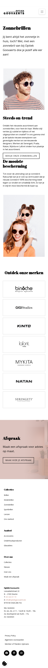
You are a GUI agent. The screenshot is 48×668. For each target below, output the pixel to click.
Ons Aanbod (9, 519)
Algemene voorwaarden (14, 640)
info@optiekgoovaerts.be (16, 600)
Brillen (6, 495)
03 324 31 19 (11, 597)
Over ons (7, 572)
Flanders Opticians (21, 644)
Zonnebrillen (9, 505)
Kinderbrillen (9, 500)
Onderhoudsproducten (13, 541)
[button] (42, 12)
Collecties (8, 562)
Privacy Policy (10, 635)
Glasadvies (8, 545)
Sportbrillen (8, 509)
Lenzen (7, 514)
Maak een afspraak (11, 577)
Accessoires (8, 536)
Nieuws (7, 567)
